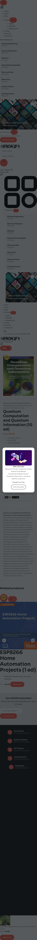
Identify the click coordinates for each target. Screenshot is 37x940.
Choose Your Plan (18, 482)
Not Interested (18, 487)
